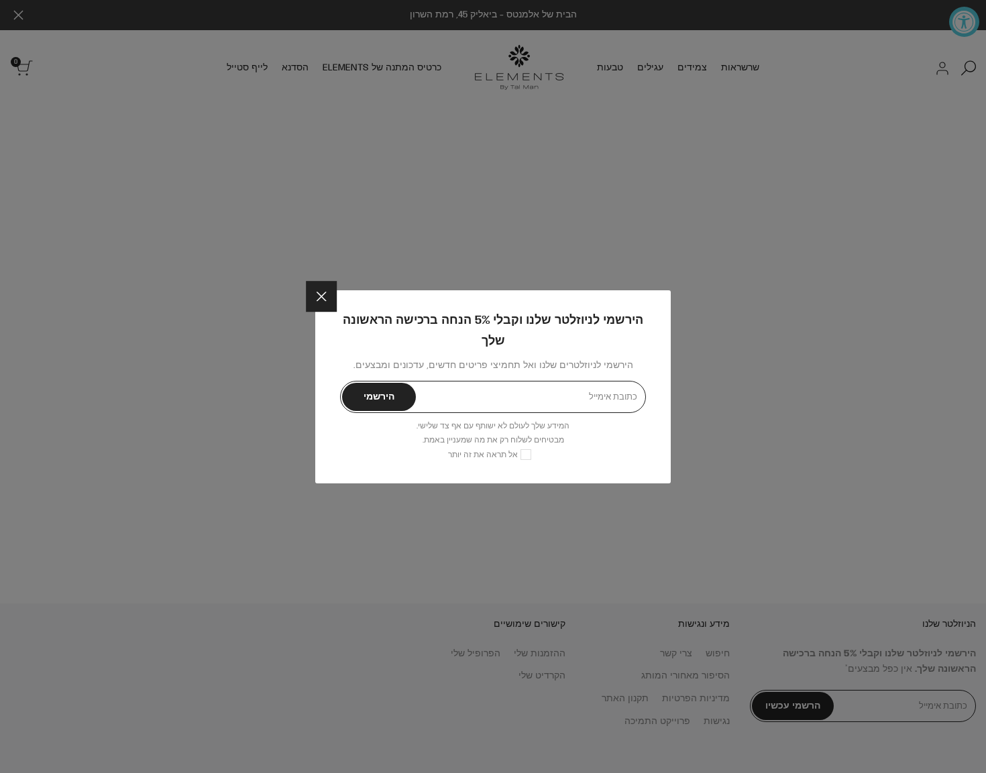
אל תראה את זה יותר (483, 454)
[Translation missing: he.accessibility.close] (321, 296)
